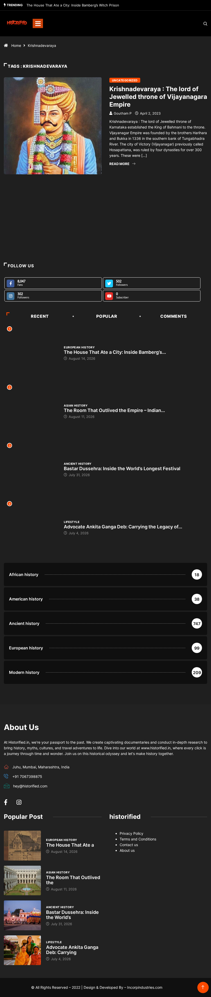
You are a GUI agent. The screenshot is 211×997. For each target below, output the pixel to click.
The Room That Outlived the (73, 880)
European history (79, 347)
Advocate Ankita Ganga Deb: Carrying (72, 949)
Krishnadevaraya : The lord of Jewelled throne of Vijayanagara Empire (158, 96)
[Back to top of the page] (203, 987)
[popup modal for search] (198, 23)
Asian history (75, 405)
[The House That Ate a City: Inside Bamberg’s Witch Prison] (22, 846)
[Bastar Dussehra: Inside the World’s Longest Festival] (22, 915)
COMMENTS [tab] (173, 316)
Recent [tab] (40, 316)
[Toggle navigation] (38, 23)
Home (16, 45)
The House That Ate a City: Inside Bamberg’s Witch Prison (73, 5)
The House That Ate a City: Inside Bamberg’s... (115, 352)
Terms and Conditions (138, 839)
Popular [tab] (106, 316)
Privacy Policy (131, 833)
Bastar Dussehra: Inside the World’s (72, 914)
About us (127, 850)
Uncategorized (125, 80)
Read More (119, 164)
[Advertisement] (105, 230)
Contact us (129, 845)
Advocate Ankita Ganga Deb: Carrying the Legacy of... (123, 526)
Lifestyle (72, 522)
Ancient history (78, 464)
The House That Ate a (70, 845)
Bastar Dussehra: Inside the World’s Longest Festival (122, 468)
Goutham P (122, 113)
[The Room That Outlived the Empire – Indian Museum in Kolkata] (22, 881)
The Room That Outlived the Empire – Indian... (114, 410)
